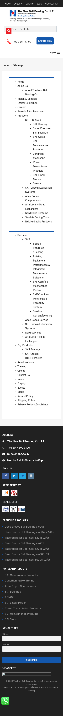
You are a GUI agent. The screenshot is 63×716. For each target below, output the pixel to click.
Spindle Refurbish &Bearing (38, 248)
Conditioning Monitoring (19, 580)
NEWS (8, 4)
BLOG (39, 4)
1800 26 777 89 (21, 41)
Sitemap (31, 691)
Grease (37, 183)
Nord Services (33, 332)
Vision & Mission (27, 98)
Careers (21, 107)
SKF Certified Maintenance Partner (40, 286)
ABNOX (9, 597)
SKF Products (33, 120)
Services (22, 235)
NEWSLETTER (51, 4)
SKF (27, 239)
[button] (45, 40)
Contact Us (23, 375)
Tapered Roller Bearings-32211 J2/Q (27, 537)
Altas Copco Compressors (20, 586)
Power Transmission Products (40, 166)
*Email (5, 644)
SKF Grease (32, 353)
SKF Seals (39, 136)
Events (21, 387)
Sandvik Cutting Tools (37, 217)
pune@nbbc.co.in (18, 454)
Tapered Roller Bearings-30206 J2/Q (27, 559)
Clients (21, 370)
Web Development (46, 681)
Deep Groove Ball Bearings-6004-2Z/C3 (29, 532)
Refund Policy (25, 396)
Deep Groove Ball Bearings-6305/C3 (27, 554)
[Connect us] (5, 475)
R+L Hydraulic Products (38, 221)
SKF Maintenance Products (21, 575)
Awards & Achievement (30, 111)
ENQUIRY (18, 4)
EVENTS (30, 4)
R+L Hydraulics (33, 358)
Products (22, 115)
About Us (22, 85)
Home (5, 65)
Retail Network (25, 362)
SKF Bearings (40, 124)
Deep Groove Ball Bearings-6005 (24, 526)
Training (21, 366)
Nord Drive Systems (36, 213)
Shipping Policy (26, 400)
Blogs (20, 391)
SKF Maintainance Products (40, 145)
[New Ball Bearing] (31, 21)
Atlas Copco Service (36, 319)
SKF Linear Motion (15, 602)
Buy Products (25, 345)
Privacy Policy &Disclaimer (32, 404)
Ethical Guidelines (27, 102)
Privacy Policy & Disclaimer (46, 687)
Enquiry (21, 383)
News (20, 379)
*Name (5, 634)
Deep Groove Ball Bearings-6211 (24, 543)
